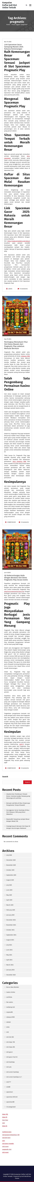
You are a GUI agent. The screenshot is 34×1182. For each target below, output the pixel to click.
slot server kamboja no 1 (14, 1077)
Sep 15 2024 (7, 339)
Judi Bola (9, 997)
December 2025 (11, 860)
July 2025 (9, 885)
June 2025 (9, 890)
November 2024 (11, 925)
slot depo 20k (10, 1047)
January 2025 (10, 915)
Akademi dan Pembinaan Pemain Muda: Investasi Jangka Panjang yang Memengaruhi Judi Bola (18, 796)
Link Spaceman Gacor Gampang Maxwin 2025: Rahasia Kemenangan (13, 47)
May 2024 (9, 955)
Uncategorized (11, 1107)
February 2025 (10, 910)
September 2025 (11, 875)
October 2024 (10, 930)
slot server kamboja (12, 1072)
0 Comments (24, 289)
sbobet (8, 1022)
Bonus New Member (12, 987)
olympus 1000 (25, 356)
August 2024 (10, 940)
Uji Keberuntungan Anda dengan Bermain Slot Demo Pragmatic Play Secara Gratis (16, 577)
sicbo (8, 1027)
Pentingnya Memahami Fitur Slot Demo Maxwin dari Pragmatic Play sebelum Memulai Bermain (16, 345)
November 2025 (11, 865)
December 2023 (11, 975)
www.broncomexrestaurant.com (14, 591)
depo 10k (5, 1114)
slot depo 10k (10, 1042)
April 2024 (9, 960)
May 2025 (9, 895)
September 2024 (11, 935)
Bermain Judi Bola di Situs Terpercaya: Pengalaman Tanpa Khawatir (18, 804)
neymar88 (9, 1012)
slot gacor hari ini (11, 1057)
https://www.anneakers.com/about (18, 241)
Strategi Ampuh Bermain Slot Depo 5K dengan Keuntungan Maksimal (18, 827)
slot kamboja (10, 1062)
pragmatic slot (6, 1149)
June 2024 (9, 950)
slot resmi (5, 1146)
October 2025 (10, 870)
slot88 (8, 1087)
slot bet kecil (6, 1137)
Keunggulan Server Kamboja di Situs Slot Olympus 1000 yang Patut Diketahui (17, 812)
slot (6, 333)
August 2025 (10, 880)
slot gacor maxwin (8, 1143)
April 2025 (9, 900)
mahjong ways (6, 1132)
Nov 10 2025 (7, 42)
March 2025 (9, 905)
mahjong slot (10, 1007)
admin (10, 289)
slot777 (21, 744)
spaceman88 (10, 1102)
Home (8, 24)
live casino (9, 1002)
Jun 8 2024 (7, 572)
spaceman (9, 1092)
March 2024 (10, 965)
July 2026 (9, 855)
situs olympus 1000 (19, 461)
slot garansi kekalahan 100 (10, 1135)
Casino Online (10, 992)
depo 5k (4, 1117)
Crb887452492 (11, 522)
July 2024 (9, 945)
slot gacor (9, 1052)
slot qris (8, 1067)
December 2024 (11, 920)
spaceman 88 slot (11, 1097)
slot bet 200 (10, 1037)
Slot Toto (5, 1120)
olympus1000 (10, 1017)
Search (5, 777)
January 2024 (10, 970)
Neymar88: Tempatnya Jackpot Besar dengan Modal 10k (17, 820)
